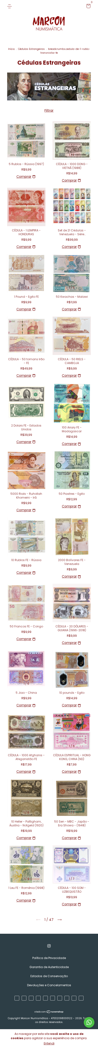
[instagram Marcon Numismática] (49, 946)
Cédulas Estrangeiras (31, 49)
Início (11, 49)
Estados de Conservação (49, 976)
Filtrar (49, 110)
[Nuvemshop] (49, 1012)
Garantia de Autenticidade (49, 967)
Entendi (49, 1043)
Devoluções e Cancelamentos (49, 985)
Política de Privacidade (49, 958)
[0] (87, 6)
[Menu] (10, 6)
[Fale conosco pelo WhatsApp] (89, 1022)
